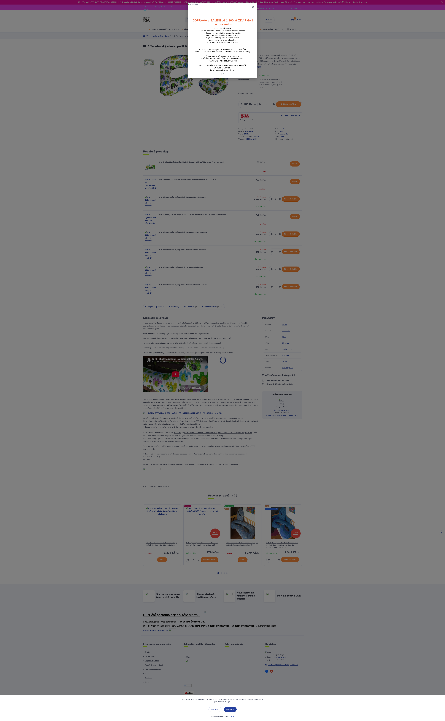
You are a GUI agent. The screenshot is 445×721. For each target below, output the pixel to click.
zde (232, 716)
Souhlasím (230, 709)
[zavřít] (253, 7)
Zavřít (222, 74)
